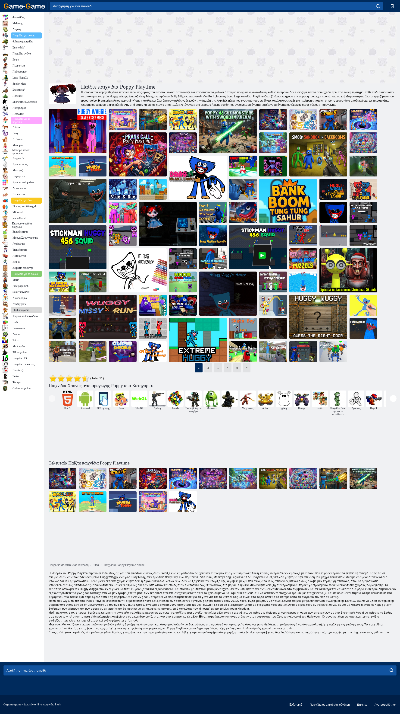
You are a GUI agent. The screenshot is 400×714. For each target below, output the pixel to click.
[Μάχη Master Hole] (363, 119)
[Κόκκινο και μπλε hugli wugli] (363, 189)
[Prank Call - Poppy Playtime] (138, 154)
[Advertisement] (136, 47)
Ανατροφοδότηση (386, 704)
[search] (378, 6)
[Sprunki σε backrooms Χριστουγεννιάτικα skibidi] (348, 270)
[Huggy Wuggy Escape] (62, 328)
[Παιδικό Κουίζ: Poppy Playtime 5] (363, 142)
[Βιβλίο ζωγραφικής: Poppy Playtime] (363, 305)
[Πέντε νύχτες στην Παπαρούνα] (243, 212)
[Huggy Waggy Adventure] (123, 119)
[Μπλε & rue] (123, 189)
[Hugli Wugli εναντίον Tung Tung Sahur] (333, 189)
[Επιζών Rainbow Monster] (243, 351)
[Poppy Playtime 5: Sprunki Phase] (183, 142)
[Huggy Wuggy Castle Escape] (333, 212)
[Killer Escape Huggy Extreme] (363, 212)
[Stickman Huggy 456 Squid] (77, 247)
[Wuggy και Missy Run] (108, 317)
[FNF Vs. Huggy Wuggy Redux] (273, 119)
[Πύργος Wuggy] (92, 166)
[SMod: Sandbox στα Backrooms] (318, 154)
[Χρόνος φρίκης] (92, 351)
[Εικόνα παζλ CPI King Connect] (153, 351)
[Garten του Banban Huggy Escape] (213, 258)
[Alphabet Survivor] (243, 166)
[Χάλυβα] (333, 351)
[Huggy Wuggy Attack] (123, 212)
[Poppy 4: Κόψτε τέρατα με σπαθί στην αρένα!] (213, 212)
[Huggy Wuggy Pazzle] (303, 258)
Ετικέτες (362, 704)
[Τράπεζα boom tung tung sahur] (153, 189)
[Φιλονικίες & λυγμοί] (183, 119)
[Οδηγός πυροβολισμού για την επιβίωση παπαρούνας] (62, 351)
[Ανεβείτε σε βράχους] (123, 351)
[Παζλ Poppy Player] (273, 305)
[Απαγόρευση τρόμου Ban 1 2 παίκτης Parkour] (273, 282)
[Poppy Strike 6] (333, 119)
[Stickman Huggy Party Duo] (303, 235)
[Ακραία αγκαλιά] (198, 340)
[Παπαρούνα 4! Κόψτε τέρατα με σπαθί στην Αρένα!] (228, 131)
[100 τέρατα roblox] (183, 305)
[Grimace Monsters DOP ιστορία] (153, 305)
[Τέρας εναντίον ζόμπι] (303, 351)
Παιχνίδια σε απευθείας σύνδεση (330, 704)
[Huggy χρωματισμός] (138, 270)
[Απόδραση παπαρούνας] (273, 328)
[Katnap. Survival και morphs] (62, 305)
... (218, 367)
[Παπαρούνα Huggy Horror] (273, 166)
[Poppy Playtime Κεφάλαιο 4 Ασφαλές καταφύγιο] (168, 224)
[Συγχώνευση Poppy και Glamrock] (273, 142)
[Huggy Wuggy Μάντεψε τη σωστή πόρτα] (318, 317)
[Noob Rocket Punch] (183, 282)
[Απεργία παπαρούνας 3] (273, 351)
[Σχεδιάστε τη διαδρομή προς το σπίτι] (303, 119)
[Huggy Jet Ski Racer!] (303, 282)
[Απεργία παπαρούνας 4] (92, 282)
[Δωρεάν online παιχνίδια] (24, 6)
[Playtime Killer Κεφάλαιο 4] (123, 235)
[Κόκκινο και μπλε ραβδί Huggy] (153, 328)
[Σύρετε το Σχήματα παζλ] (198, 178)
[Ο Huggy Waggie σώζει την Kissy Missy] (77, 131)
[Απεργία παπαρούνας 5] (363, 166)
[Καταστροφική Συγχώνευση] (62, 166)
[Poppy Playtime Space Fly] (213, 235)
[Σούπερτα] (62, 282)
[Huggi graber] (153, 119)
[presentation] (52, 398)
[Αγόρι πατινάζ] (243, 328)
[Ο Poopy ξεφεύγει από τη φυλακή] (243, 189)
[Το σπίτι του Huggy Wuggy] (228, 294)
